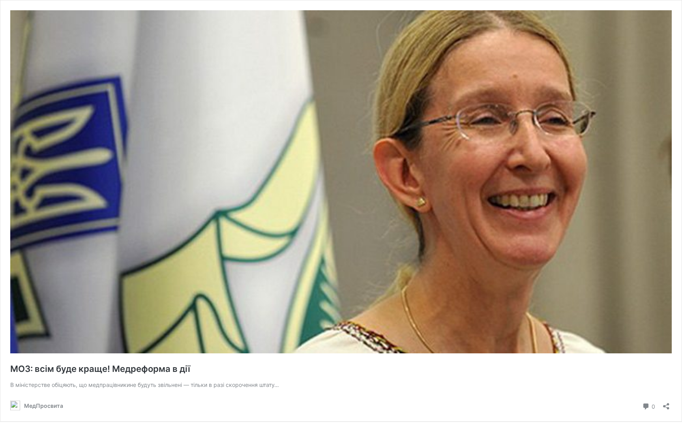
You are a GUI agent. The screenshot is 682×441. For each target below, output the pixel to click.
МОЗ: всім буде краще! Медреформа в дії (100, 369)
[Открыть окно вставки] (666, 404)
